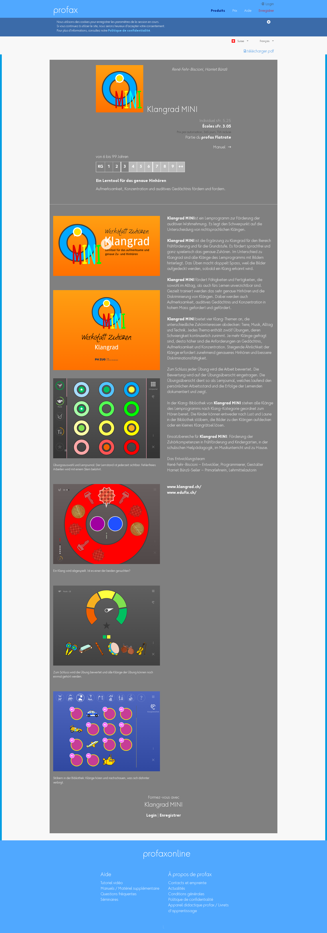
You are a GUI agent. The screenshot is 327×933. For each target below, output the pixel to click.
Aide (247, 11)
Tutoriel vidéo (112, 883)
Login (151, 816)
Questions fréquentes (119, 894)
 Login (267, 4)
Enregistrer (266, 11)
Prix (234, 11)
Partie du (208, 138)
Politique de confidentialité (129, 30)
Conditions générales (186, 894)
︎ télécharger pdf (259, 52)
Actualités (176, 889)
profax (65, 10)
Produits (218, 11)
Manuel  (222, 148)
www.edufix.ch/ (181, 493)
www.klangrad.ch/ (184, 487)
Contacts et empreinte (187, 883)
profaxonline (166, 854)
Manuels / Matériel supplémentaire (130, 889)
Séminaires (109, 900)
